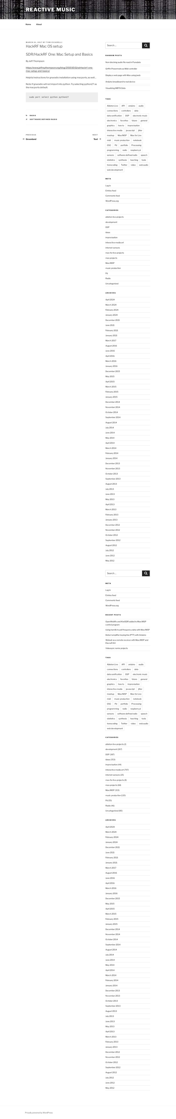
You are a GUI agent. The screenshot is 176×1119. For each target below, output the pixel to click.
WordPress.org (112, 201)
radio (125, 150)
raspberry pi (135, 150)
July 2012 (109, 550)
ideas (107, 232)
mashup (110, 135)
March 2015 (110, 386)
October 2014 (111, 412)
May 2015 (109, 376)
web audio (143, 165)
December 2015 (112, 371)
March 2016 (110, 361)
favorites (124, 120)
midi (109, 140)
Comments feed (112, 196)
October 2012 (111, 535)
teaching (134, 160)
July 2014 (109, 427)
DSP (127, 115)
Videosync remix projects (116, 648)
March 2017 (110, 340)
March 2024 (110, 305)
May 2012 (109, 560)
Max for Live (135, 135)
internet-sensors (112, 248)
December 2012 (112, 525)
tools (144, 160)
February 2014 (111, 453)
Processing (136, 145)
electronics (112, 120)
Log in (108, 185)
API (123, 106)
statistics (111, 160)
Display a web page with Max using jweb (122, 75)
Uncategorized (111, 283)
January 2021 (111, 335)
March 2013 (110, 509)
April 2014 (110, 443)
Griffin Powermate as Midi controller (121, 68)
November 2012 (112, 530)
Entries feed (110, 190)
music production (122, 140)
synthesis (123, 160)
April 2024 (110, 299)
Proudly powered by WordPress (39, 1112)
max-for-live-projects (114, 253)
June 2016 (110, 351)
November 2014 (112, 407)
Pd (116, 145)
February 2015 (111, 392)
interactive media (114, 130)
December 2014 (112, 402)
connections (112, 111)
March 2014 (110, 448)
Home (28, 24)
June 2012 (110, 555)
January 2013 (111, 520)
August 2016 (111, 346)
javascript (130, 130)
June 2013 (110, 494)
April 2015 (110, 381)
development (111, 222)
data (136, 111)
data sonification (114, 115)
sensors (110, 155)
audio (141, 106)
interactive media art (114, 242)
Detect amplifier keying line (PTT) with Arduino (125, 635)
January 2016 (111, 366)
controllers (126, 111)
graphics (111, 125)
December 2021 (112, 320)
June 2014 (110, 432)
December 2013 (112, 463)
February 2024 (111, 310)
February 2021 (111, 330)
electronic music (140, 115)
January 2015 (111, 397)
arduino (131, 106)
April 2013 (110, 504)
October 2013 (111, 474)
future (134, 120)
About (39, 24)
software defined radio (43, 119)
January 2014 (111, 458)
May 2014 (109, 438)
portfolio (124, 145)
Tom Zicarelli (54, 42)
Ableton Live (112, 106)
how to (121, 125)
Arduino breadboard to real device (120, 81)
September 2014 (112, 417)
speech (144, 155)
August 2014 (111, 422)
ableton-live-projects (114, 217)
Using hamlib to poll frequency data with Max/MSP (127, 630)
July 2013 (109, 489)
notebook (137, 140)
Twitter (124, 165)
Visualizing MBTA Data (115, 88)
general (144, 120)
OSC (109, 145)
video (133, 165)
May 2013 (109, 499)
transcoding (112, 165)
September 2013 (112, 479)
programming (113, 150)
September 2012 (112, 540)
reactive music (50, 10)
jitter (140, 130)
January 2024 (111, 315)
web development (115, 170)
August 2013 (111, 484)
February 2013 (111, 514)
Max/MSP (122, 135)
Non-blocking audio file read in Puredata (123, 62)
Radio (33, 115)
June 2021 (110, 325)
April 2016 (110, 356)
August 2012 (111, 545)
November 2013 (112, 468)
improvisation (134, 125)
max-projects (111, 258)
